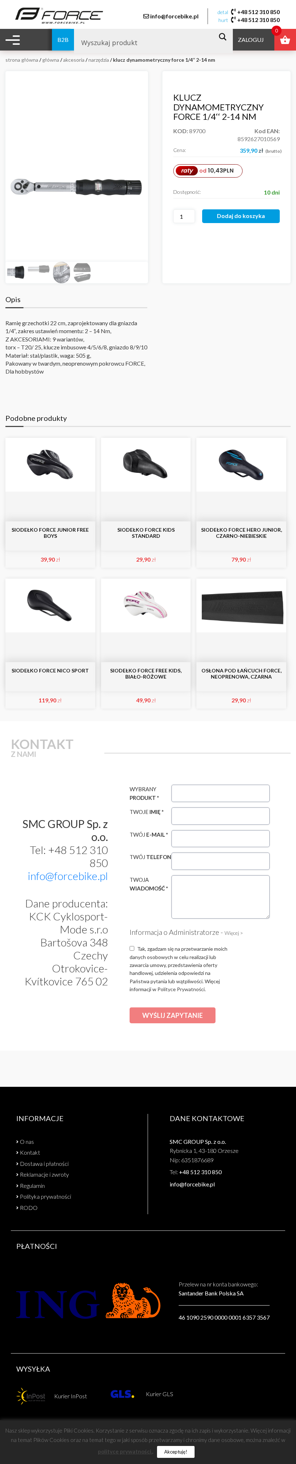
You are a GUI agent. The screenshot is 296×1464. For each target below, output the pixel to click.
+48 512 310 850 (258, 11)
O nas (27, 1141)
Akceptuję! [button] (175, 1452)
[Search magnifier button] (225, 37)
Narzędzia (98, 60)
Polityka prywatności (45, 1196)
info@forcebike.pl (174, 16)
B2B (63, 39)
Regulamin (32, 1185)
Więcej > (234, 933)
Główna (50, 60)
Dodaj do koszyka (241, 215)
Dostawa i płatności (44, 1163)
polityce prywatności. (125, 1451)
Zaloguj (251, 39)
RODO (29, 1207)
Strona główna (21, 60)
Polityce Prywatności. (181, 989)
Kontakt (30, 1152)
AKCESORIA (73, 60)
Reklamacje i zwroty (44, 1174)
